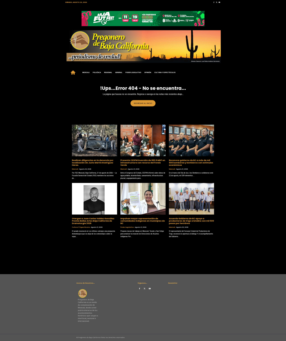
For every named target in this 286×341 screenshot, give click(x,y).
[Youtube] (219, 2)
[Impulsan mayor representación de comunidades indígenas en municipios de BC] (143, 199)
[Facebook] (213, 2)
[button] (218, 72)
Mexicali (75, 169)
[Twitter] (216, 2)
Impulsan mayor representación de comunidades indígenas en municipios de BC (142, 221)
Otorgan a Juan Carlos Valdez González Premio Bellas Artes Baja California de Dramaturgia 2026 (93, 221)
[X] (145, 289)
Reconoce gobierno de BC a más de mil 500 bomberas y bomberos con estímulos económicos (191, 162)
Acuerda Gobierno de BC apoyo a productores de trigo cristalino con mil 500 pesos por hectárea (191, 221)
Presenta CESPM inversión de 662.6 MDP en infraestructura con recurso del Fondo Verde (142, 162)
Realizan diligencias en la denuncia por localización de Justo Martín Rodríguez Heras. (92, 162)
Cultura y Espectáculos (81, 227)
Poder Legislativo (127, 227)
